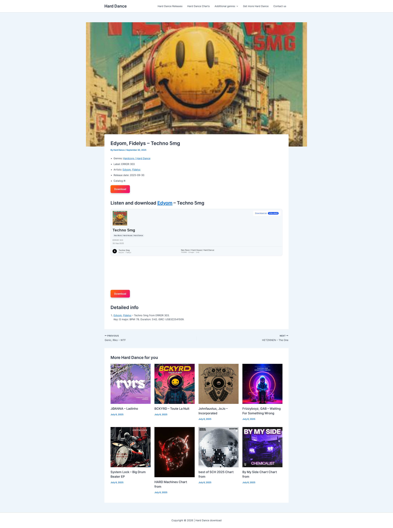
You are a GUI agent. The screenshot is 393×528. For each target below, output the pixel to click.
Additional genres (225, 6)
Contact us (279, 6)
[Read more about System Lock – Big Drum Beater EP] (131, 446)
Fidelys (136, 169)
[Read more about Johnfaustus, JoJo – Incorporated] (218, 383)
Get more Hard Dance (255, 6)
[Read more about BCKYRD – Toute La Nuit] (174, 383)
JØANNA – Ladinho (124, 408)
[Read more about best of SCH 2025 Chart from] (218, 446)
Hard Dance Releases (170, 6)
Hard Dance (115, 6)
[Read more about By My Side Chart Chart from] (262, 446)
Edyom (127, 169)
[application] (236, 6)
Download (120, 189)
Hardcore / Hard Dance (136, 158)
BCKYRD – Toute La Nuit (171, 408)
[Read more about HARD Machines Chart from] (174, 451)
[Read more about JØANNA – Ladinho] (131, 383)
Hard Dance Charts (198, 6)
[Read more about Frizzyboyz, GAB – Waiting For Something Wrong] (262, 383)
